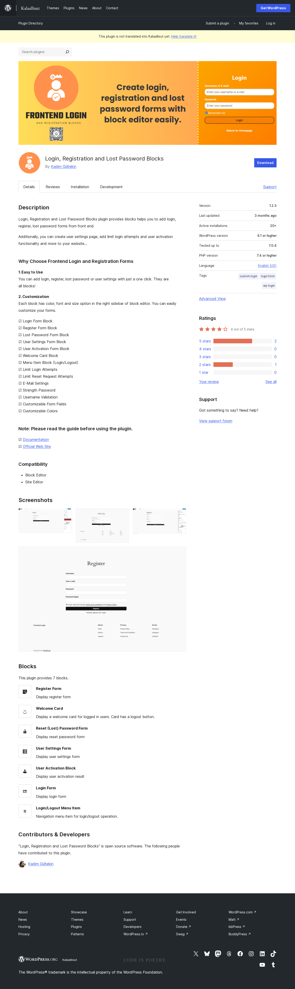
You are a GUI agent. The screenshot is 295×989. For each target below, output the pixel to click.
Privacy (24, 934)
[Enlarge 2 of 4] (123, 514)
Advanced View (212, 298)
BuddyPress (240, 934)
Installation (80, 186)
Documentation (36, 439)
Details (29, 186)
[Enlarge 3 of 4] (180, 514)
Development (111, 186)
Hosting (24, 927)
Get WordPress (273, 8)
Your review (209, 381)
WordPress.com (243, 912)
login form (268, 276)
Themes (77, 919)
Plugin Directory (30, 23)
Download (265, 163)
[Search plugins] (67, 51)
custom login (248, 276)
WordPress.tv (136, 934)
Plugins (76, 927)
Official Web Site (37, 446)
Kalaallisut (69, 960)
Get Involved (186, 912)
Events (181, 919)
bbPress (237, 927)
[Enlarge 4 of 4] (180, 552)
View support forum (215, 421)
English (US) (267, 265)
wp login (269, 285)
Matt (234, 919)
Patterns (77, 934)
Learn (128, 912)
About (23, 912)
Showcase (79, 912)
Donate (183, 927)
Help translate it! (183, 36)
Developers (133, 927)
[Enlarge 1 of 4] (65, 514)
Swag (182, 934)
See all (271, 381)
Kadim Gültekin (63, 166)
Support (270, 186)
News (22, 919)
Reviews (53, 186)
